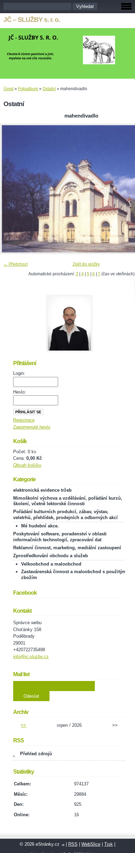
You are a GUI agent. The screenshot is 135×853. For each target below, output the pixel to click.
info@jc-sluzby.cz (31, 656)
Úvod (8, 88)
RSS (73, 844)
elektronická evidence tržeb (42, 490)
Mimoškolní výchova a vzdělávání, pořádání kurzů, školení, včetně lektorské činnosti (67, 501)
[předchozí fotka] (11, 188)
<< (23, 725)
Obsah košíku (27, 465)
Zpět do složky (86, 264)
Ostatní (49, 88)
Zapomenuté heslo (31, 427)
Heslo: (19, 392)
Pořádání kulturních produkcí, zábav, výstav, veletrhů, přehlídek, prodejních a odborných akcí (65, 514)
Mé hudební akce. (40, 525)
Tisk (108, 844)
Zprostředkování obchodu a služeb (50, 555)
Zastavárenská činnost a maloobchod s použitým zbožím (73, 574)
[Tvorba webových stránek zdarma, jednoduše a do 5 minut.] (63, 844)
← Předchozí (15, 264)
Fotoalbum (28, 88)
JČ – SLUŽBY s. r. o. (31, 19)
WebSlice (90, 844)
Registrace (24, 420)
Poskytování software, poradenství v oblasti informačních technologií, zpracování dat (60, 536)
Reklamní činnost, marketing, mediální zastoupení (67, 547)
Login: (19, 373)
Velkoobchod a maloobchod (51, 564)
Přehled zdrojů (36, 753)
